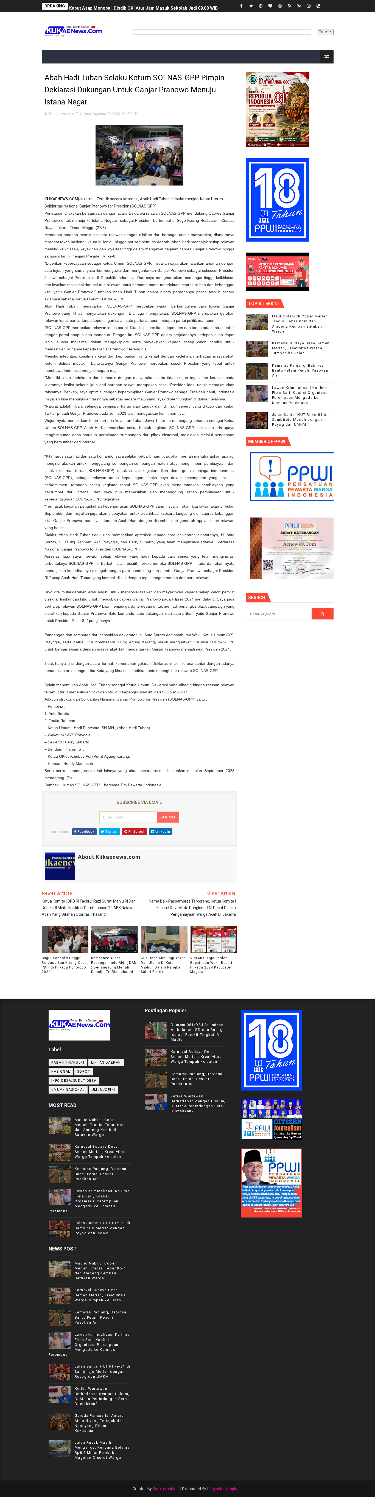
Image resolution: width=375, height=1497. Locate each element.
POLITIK (133, 114)
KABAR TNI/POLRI (68, 1062)
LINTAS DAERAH (106, 1062)
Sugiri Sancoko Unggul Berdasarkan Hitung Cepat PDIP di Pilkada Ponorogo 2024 (65, 965)
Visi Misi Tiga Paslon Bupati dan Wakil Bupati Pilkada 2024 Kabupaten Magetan (211, 965)
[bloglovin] (270, 6)
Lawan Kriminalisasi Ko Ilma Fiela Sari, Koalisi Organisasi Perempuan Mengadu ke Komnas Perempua (89, 1201)
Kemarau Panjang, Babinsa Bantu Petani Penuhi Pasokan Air (300, 370)
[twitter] (251, 6)
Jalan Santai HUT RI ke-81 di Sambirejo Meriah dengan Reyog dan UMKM (300, 420)
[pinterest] (261, 6)
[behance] (299, 6)
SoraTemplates (166, 1489)
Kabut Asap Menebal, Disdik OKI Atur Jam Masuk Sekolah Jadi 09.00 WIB (143, 6)
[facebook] (241, 6)
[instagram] (309, 6)
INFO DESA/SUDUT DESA (74, 1081)
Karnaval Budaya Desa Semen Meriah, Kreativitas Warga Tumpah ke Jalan (301, 348)
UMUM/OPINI (103, 1090)
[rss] (290, 6)
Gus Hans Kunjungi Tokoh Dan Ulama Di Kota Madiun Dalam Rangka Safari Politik (163, 965)
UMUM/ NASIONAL (68, 1090)
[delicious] (318, 6)
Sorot (83, 1071)
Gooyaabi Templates (225, 1489)
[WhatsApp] (328, 6)
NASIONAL (60, 1071)
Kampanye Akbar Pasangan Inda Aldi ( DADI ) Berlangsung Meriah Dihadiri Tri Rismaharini (114, 965)
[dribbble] (280, 6)
